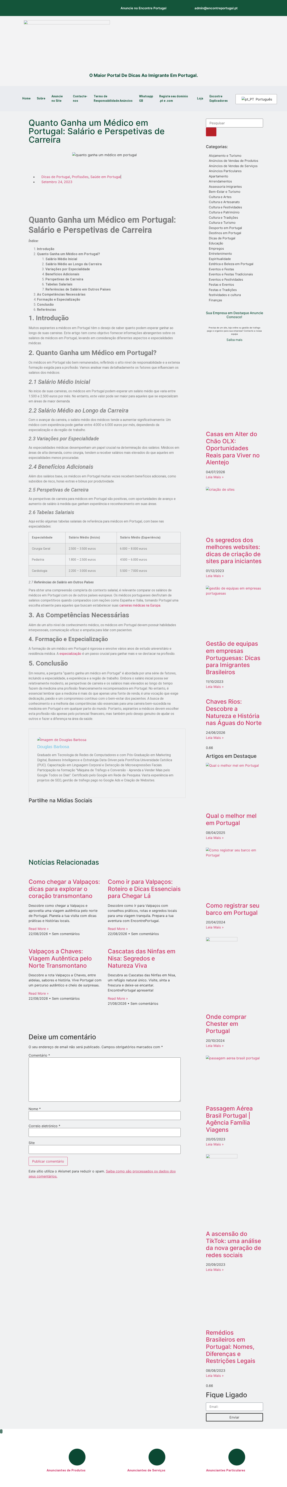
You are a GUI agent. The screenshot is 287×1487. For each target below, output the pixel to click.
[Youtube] (79, 7)
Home (26, 98)
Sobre (41, 98)
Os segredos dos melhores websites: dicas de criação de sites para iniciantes (234, 550)
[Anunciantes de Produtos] (77, 1457)
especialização (70, 654)
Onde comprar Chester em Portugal (226, 1023)
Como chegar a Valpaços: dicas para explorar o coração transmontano (64, 888)
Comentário (39, 1055)
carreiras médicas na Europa (139, 605)
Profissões (80, 177)
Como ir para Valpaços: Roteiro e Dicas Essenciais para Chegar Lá (144, 888)
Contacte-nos (80, 98)
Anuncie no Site (57, 98)
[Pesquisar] (211, 131)
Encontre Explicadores (218, 98)
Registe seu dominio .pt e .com (173, 98)
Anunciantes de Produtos (66, 1470)
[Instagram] (45, 7)
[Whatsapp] (68, 7)
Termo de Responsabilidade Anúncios (113, 98)
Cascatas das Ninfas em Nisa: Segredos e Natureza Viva (141, 958)
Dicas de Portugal (55, 177)
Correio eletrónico (44, 1126)
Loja (200, 98)
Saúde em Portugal (105, 177)
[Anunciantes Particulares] (236, 1457)
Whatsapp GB (146, 98)
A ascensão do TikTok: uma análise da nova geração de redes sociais (233, 1244)
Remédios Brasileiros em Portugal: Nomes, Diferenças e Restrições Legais (230, 1346)
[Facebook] (56, 7)
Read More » (39, 929)
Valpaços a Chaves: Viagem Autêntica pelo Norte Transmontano (60, 958)
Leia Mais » (215, 477)
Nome (35, 1109)
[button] (52, 194)
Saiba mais (234, 340)
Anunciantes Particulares (225, 1470)
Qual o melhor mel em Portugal (231, 819)
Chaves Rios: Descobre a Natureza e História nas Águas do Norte (234, 712)
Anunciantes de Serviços (146, 1470)
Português (263, 99)
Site (32, 1142)
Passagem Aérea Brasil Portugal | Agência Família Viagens (229, 1119)
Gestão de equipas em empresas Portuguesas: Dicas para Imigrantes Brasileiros (233, 657)
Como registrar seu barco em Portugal (232, 909)
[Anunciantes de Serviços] (157, 1457)
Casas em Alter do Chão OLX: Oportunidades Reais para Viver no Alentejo (233, 448)
